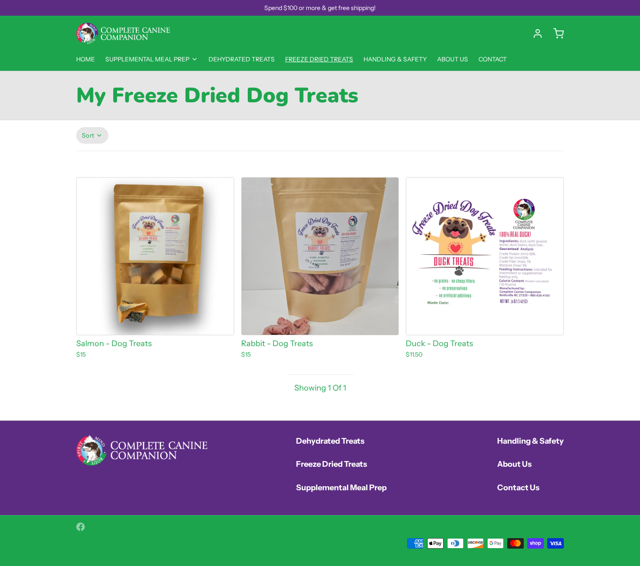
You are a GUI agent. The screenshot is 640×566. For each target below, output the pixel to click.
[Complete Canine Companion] (123, 33)
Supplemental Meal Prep (147, 59)
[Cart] (555, 33)
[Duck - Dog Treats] (485, 256)
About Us (452, 59)
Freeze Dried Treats (319, 59)
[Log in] (534, 33)
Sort (88, 135)
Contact (492, 59)
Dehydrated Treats (242, 59)
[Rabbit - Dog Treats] (320, 256)
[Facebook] (80, 526)
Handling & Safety (395, 59)
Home (85, 59)
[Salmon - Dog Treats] (155, 256)
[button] (155, 322)
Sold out (320, 323)
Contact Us (518, 487)
